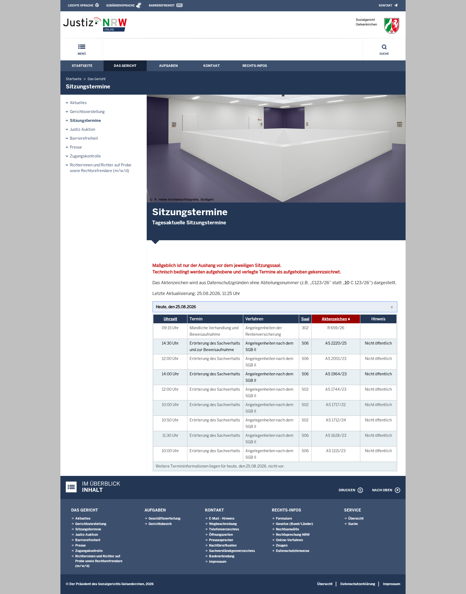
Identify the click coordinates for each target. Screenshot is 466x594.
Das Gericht (125, 66)
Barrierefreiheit (161, 5)
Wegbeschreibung (223, 524)
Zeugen (281, 545)
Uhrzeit (170, 319)
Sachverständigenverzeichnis (232, 551)
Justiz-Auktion (82, 129)
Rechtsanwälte (287, 529)
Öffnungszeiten (221, 535)
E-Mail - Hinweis (221, 518)
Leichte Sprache (80, 5)
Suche (384, 54)
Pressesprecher (221, 540)
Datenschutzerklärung (357, 584)
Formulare (284, 518)
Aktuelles (78, 102)
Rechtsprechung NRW (293, 535)
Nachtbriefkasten (223, 545)
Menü (82, 54)
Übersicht (356, 518)
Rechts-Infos (254, 66)
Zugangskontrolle (85, 156)
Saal (305, 319)
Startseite (82, 66)
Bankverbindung (221, 556)
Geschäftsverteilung (164, 518)
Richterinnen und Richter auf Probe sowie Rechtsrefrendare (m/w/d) (100, 168)
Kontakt (385, 5)
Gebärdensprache (120, 5)
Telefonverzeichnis (224, 529)
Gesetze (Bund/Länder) (294, 524)
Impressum (217, 561)
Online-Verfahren (289, 540)
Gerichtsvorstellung (87, 111)
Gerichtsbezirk (160, 524)
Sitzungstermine (85, 120)
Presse (76, 147)
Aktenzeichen (334, 319)
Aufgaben (168, 66)
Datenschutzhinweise (292, 551)
